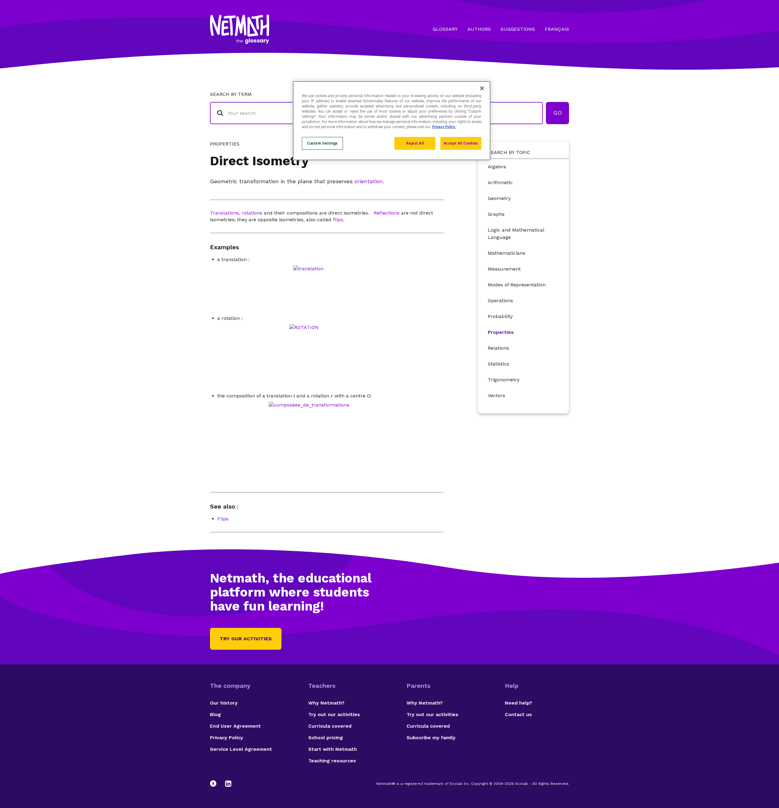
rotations (252, 213)
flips (338, 219)
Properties (501, 332)
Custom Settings (322, 143)
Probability (500, 316)
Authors (479, 29)
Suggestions (518, 29)
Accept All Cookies (461, 143)
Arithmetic (500, 182)
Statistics (498, 364)
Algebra (497, 167)
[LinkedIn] (228, 784)
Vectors (496, 395)
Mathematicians (506, 253)
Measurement (504, 269)
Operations (500, 300)
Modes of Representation (517, 285)
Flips (223, 519)
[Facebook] (216, 784)
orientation (369, 181)
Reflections (387, 213)
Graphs (496, 214)
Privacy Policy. (444, 126)
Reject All (415, 143)
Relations (498, 348)
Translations (224, 213)
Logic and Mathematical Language (516, 233)
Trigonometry (503, 380)
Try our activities (246, 639)
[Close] (482, 88)
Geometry (499, 198)
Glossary (445, 29)
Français (557, 29)
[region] (392, 120)
